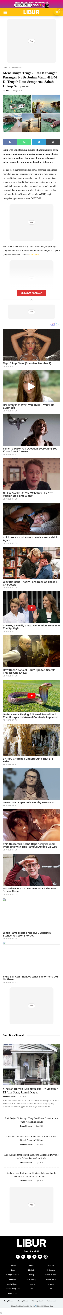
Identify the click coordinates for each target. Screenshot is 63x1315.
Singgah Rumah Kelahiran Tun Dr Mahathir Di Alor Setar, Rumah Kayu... (30, 1090)
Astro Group (49, 1306)
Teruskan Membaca (31, 293)
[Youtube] (40, 1257)
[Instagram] (23, 1257)
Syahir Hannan (9, 1096)
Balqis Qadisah (26, 1162)
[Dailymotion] (46, 1257)
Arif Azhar (34, 254)
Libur (5, 67)
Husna (8, 91)
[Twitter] (29, 1257)
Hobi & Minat (16, 67)
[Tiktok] (34, 1257)
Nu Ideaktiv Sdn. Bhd (29, 1306)
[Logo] (31, 12)
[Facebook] (18, 1257)
